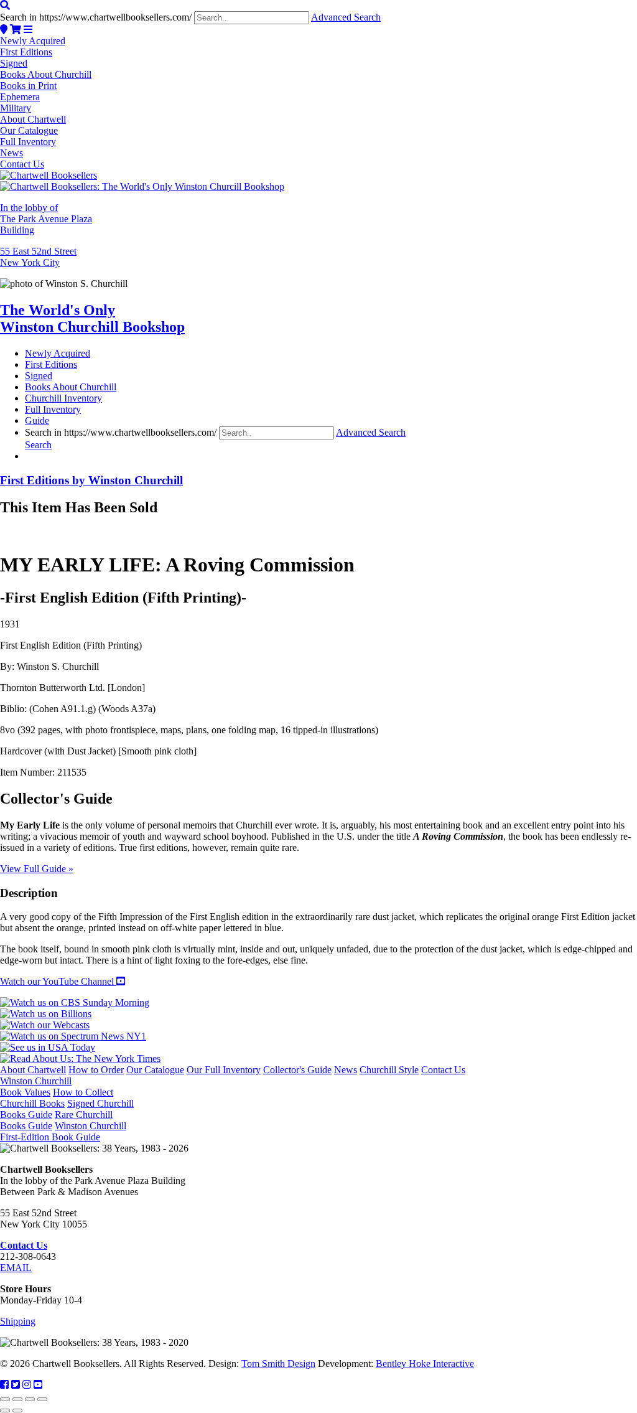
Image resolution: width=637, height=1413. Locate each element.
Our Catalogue (29, 130)
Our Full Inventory (224, 1069)
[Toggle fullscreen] (17, 1399)
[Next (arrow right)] (17, 1410)
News (11, 153)
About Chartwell (33, 119)
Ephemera (20, 97)
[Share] (30, 1399)
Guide (37, 420)
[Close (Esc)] (42, 1399)
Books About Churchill (45, 74)
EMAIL (16, 1267)
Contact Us (22, 164)
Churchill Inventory (63, 398)
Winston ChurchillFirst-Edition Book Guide (63, 1131)
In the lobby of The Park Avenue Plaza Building (46, 218)
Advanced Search (346, 17)
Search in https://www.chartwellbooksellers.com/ (96, 17)
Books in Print (28, 85)
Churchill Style (389, 1069)
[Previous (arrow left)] (5, 1410)
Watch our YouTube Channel (58, 981)
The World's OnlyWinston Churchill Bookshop (92, 318)
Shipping (17, 1321)
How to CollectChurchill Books (56, 1098)
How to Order (96, 1069)
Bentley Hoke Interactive (425, 1363)
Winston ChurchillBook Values (36, 1086)
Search (38, 444)
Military (15, 108)
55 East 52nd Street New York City (38, 257)
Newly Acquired (32, 40)
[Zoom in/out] (5, 1399)
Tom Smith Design (278, 1363)
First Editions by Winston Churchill (91, 480)
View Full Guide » (36, 868)
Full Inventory (28, 141)
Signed (13, 63)
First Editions (26, 52)
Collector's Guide (297, 1069)
